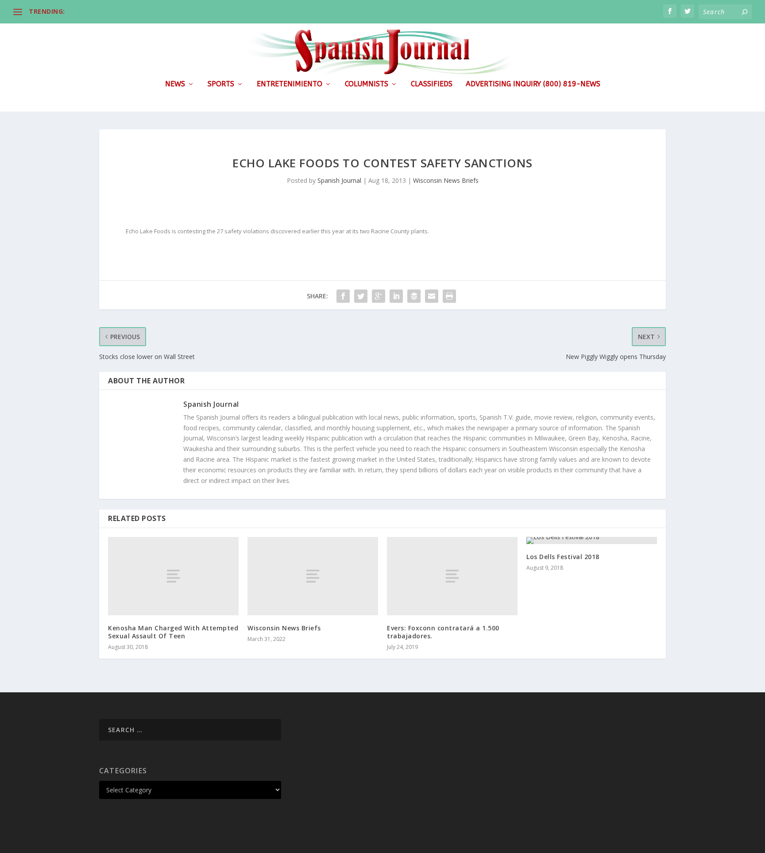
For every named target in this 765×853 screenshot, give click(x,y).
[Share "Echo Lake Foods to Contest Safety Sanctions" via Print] (449, 296)
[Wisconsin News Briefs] (312, 576)
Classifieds (431, 84)
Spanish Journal (339, 180)
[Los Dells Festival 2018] (591, 540)
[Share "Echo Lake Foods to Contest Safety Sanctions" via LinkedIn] (396, 296)
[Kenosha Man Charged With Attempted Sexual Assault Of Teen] (173, 576)
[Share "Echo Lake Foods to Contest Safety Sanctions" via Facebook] (343, 296)
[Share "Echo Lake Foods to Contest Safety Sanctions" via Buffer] (414, 296)
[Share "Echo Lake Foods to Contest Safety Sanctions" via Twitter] (361, 296)
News (175, 84)
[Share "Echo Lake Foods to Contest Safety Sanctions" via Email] (431, 296)
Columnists (366, 84)
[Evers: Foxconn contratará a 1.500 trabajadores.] (452, 576)
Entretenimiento (289, 84)
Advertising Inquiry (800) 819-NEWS (533, 84)
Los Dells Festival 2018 (562, 556)
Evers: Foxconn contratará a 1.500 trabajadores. (443, 632)
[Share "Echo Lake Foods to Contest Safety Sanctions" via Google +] (378, 296)
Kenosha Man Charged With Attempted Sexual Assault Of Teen (173, 632)
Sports (221, 84)
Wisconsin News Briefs (446, 180)
